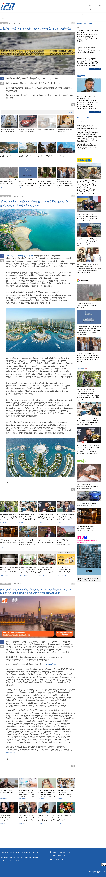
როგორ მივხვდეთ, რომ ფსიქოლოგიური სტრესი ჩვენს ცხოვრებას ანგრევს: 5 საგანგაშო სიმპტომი (47, 818)
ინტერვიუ (81, 76)
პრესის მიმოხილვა (85, 118)
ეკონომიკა (59, 15)
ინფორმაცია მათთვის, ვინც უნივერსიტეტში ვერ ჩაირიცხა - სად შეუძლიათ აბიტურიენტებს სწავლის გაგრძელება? (27, 517)
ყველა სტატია (94, 112)
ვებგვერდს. (51, 664)
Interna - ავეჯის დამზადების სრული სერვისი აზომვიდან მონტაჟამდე (9, 569)
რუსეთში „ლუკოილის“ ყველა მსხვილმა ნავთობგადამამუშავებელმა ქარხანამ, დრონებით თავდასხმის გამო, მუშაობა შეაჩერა (88, 35)
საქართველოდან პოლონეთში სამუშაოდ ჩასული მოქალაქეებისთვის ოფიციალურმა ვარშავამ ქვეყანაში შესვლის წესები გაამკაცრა (65, 544)
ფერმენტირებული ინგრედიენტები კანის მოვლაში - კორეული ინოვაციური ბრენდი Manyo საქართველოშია (65, 571)
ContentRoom (70, 552)
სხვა (2, 19)
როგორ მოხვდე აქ (67, 112)
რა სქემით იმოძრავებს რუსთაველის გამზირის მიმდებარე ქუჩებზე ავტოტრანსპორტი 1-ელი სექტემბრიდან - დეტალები (28, 542)
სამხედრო (76, 15)
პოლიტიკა (11, 15)
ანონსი (92, 15)
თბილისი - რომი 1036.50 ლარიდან (65, 156)
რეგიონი (51, 15)
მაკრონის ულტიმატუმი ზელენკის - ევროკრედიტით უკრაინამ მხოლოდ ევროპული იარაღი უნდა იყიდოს (88, 217)
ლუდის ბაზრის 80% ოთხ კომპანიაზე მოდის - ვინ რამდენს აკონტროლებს (8, 540)
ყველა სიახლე (94, 68)
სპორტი (68, 15)
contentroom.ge (4, 575)
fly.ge (1, 163)
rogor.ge (40, 823)
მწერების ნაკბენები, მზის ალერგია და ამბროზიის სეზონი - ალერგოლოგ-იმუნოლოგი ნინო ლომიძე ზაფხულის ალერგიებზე (27, 571)
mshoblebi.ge (42, 798)
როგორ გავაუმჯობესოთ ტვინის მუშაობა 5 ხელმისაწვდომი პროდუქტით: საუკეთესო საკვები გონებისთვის (65, 818)
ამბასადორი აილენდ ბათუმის (19, 256)
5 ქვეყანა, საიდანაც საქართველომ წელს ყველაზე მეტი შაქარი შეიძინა (88, 486)
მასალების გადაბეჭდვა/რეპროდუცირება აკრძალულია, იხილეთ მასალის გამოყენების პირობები (19, 859)
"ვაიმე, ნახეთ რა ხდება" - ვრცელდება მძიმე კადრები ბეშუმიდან (8, 181)
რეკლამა (35, 852)
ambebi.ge (3, 522)
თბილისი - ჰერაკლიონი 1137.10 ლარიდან (27, 156)
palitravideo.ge (4, 188)
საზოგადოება (32, 15)
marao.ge (2, 823)
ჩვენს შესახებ (15, 852)
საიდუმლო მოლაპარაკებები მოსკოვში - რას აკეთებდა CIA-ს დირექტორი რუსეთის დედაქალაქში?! (88, 242)
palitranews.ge (42, 547)
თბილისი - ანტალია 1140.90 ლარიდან (6, 156)
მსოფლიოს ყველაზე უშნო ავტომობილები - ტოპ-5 (86, 504)
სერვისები (26, 852)
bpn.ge (91, 2)
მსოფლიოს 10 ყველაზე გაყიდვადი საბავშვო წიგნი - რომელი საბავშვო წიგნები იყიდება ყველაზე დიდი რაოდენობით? (47, 794)
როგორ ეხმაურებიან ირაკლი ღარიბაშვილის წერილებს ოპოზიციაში (46, 540)
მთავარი (3, 15)
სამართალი (21, 15)
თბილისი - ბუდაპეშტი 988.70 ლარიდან (45, 156)
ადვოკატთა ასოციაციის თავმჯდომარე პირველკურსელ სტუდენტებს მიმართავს (88, 50)
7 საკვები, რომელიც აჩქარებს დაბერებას (7, 791)
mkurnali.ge (3, 798)
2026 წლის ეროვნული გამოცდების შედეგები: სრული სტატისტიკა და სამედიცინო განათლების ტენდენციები (27, 794)
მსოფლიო (42, 15)
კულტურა (85, 15)
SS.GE (3, 112)
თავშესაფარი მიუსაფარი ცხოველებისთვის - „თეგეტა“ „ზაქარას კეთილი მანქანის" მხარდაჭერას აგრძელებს (87, 62)
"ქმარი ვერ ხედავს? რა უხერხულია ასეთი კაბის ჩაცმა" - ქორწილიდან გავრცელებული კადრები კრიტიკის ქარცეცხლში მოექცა (65, 184)
